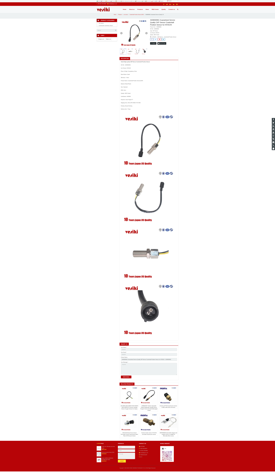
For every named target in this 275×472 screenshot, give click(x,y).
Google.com (101, 39)
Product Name (124, 357)
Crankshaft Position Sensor (170, 37)
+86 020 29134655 (102, 3)
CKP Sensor (160, 37)
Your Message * (124, 362)
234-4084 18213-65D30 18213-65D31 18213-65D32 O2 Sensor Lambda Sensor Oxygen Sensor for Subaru (129, 407)
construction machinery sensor (106, 25)
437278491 (142, 446)
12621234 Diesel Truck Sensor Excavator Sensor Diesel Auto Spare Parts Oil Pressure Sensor (129, 434)
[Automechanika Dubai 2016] (99, 456)
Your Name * (124, 347)
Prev (121, 33)
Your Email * (123, 352)
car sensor (101, 23)
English (170, 0)
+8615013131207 (143, 454)
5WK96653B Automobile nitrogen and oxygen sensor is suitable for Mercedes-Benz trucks (168, 434)
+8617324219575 (143, 448)
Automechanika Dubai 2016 (108, 452)
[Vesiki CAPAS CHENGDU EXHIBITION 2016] (99, 461)
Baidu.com (108, 39)
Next (146, 33)
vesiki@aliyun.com (113, 3)
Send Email (162, 43)
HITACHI (154, 37)
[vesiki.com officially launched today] (99, 450)
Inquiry (154, 43)
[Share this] (152, 39)
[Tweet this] (155, 39)
